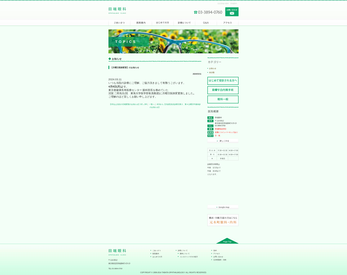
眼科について (185, 254)
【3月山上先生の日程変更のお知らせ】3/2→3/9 (128, 104)
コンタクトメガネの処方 (189, 257)
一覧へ (151, 104)
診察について (183, 250)
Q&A (215, 250)
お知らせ (212, 68)
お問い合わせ (218, 257)
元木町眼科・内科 (219, 260)
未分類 (211, 72)
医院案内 (155, 254)
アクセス (216, 254)
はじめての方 (157, 257)
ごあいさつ (156, 250)
